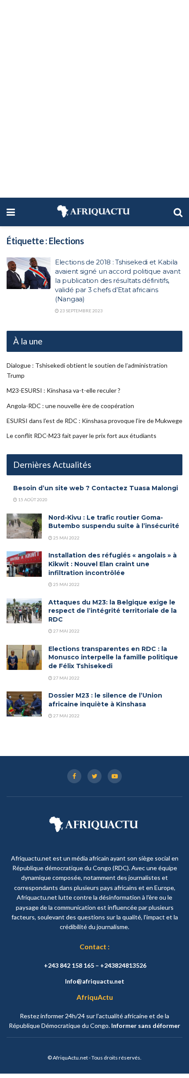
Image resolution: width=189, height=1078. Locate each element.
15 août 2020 (32, 499)
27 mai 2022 (66, 630)
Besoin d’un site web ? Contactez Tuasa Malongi (95, 488)
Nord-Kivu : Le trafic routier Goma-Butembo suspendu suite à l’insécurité (113, 522)
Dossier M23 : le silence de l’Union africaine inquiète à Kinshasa (105, 699)
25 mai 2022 (66, 537)
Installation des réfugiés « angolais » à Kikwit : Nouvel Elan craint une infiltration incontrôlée (112, 563)
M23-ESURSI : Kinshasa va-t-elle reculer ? (63, 390)
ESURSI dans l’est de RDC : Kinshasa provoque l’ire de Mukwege (94, 420)
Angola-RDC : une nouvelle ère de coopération (70, 405)
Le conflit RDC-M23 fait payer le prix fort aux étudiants (81, 435)
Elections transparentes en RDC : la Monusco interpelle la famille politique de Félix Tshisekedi (113, 657)
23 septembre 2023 (81, 310)
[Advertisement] (94, 98)
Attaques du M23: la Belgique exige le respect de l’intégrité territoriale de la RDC (112, 610)
